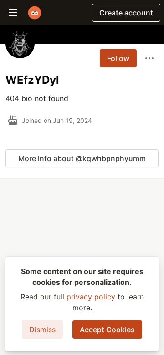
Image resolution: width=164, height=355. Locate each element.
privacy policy (91, 296)
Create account (126, 12)
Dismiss (42, 329)
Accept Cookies (107, 329)
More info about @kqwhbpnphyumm (82, 158)
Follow (118, 58)
